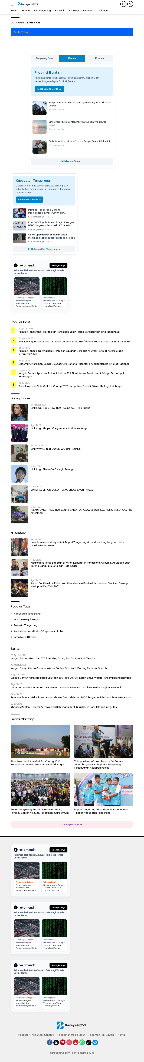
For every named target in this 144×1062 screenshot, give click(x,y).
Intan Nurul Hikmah (25, 637)
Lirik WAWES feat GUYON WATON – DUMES (56, 448)
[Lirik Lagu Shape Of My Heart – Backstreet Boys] (19, 433)
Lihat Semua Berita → (49, 89)
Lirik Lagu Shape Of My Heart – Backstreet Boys (59, 428)
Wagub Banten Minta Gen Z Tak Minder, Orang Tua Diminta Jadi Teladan (53, 658)
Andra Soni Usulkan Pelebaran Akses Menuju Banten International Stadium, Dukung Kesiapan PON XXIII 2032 (79, 585)
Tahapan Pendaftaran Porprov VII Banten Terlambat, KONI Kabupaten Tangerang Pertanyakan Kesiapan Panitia (98, 764)
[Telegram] (95, 1042)
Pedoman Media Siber (72, 1034)
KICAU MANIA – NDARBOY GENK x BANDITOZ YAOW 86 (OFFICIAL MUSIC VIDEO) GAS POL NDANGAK (81, 511)
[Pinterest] (63, 1042)
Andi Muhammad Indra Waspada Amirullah (39, 631)
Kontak (122, 1034)
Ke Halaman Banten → (72, 161)
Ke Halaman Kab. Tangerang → (44, 249)
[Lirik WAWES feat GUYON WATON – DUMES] (19, 453)
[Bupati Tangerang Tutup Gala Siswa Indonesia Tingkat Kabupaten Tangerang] (103, 789)
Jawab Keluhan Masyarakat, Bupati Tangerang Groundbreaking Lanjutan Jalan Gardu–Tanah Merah (78, 544)
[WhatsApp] (82, 1042)
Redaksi (23, 1034)
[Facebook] (50, 1042)
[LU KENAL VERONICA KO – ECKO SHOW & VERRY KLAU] (19, 494)
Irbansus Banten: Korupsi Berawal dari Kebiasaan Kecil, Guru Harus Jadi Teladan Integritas (64, 707)
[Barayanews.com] (27, 4)
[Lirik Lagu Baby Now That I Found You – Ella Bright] (19, 412)
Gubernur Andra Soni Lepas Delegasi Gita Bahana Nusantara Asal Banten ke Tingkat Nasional (74, 364)
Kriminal (99, 58)
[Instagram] (69, 1042)
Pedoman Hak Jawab (101, 1034)
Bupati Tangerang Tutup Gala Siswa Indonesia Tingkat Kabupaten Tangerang (101, 811)
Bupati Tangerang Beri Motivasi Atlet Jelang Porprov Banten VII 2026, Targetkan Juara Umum (40, 811)
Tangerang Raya (44, 58)
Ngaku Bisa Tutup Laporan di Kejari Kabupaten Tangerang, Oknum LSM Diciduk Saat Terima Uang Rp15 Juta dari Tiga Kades (80, 564)
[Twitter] (56, 1042)
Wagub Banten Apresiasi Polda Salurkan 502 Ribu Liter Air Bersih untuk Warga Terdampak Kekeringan (72, 375)
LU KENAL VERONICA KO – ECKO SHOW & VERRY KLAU (62, 489)
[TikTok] (88, 1042)
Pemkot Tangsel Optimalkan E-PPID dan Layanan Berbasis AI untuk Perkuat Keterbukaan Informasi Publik (71, 352)
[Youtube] (75, 1042)
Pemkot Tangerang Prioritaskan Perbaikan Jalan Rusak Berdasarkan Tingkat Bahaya (69, 331)
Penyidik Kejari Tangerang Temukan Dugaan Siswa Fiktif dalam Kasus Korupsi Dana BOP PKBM (74, 341)
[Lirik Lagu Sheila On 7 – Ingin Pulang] (19, 474)
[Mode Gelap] (123, 4)
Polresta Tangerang (25, 625)
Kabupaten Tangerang (27, 613)
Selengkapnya (58, 265)
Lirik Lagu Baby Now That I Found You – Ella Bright (60, 408)
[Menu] (13, 4)
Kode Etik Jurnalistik (43, 1034)
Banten (72, 58)
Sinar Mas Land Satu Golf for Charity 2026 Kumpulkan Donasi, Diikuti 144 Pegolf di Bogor (71, 386)
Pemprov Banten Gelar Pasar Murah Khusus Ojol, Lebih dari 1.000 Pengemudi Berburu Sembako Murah (71, 697)
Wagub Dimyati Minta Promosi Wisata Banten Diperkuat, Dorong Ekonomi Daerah (59, 668)
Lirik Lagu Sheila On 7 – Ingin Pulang (52, 469)
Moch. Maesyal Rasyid (27, 619)
